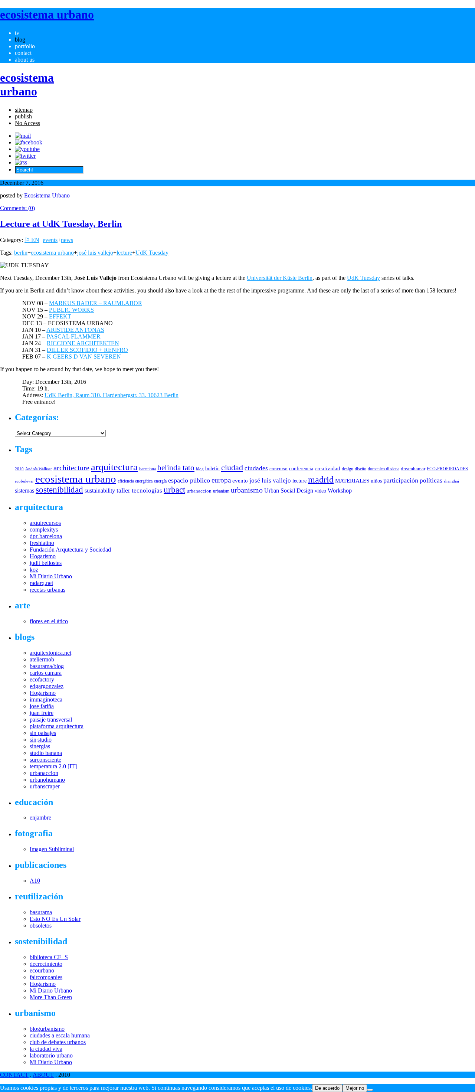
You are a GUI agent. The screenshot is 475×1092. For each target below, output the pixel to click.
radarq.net (41, 583)
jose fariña (42, 706)
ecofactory (42, 679)
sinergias (40, 746)
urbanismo (247, 490)
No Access (27, 123)
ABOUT (43, 1075)
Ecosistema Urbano (47, 195)
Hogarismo (43, 556)
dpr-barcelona (46, 536)
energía (160, 481)
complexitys (44, 529)
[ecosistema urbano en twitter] (25, 156)
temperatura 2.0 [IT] (53, 766)
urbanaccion (199, 491)
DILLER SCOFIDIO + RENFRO (87, 350)
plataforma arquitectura (56, 726)
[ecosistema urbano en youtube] (27, 149)
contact (23, 53)
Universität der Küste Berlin (279, 278)
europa (221, 480)
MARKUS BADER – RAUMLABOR (95, 303)
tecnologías (147, 490)
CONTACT (14, 1075)
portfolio (25, 46)
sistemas (24, 490)
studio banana (46, 753)
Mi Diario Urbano (51, 576)
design (347, 468)
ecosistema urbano (52, 252)
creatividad (327, 468)
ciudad (232, 467)
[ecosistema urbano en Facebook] (28, 142)
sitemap (24, 110)
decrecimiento (46, 964)
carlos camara (46, 673)
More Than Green (51, 997)
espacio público (189, 480)
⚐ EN (31, 240)
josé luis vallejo (95, 252)
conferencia (301, 468)
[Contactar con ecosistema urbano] (23, 136)
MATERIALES (352, 481)
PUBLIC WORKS (71, 310)
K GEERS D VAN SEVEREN (84, 356)
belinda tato (175, 468)
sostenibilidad (59, 489)
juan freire (41, 713)
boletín (212, 468)
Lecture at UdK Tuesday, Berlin (61, 224)
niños (376, 481)
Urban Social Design (288, 490)
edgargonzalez (46, 686)
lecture (124, 252)
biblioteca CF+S (49, 957)
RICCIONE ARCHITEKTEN (83, 343)
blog (20, 39)
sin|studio (41, 739)
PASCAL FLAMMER (74, 336)
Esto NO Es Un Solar (55, 919)
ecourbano (42, 970)
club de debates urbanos (58, 1042)
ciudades (256, 468)
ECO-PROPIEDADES (447, 468)
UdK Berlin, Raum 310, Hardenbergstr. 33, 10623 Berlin (111, 395)
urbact (174, 489)
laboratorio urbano (51, 1055)
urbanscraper (45, 786)
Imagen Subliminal (52, 849)
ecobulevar (24, 481)
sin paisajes (43, 733)
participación (400, 480)
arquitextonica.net (50, 653)
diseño (360, 468)
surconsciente (45, 759)
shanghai (451, 481)
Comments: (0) (17, 208)
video (320, 491)
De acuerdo (327, 1088)
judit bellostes (46, 563)
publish (23, 116)
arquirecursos (45, 523)
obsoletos (41, 925)
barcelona (147, 468)
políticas (431, 480)
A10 (35, 880)
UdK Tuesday (151, 252)
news (67, 240)
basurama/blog (47, 666)
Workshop (340, 490)
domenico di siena (383, 468)
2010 (19, 469)
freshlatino (42, 543)
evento (240, 480)
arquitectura (114, 467)
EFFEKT (60, 316)
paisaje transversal (51, 719)
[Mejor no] (370, 1090)
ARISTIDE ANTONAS (75, 330)
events (50, 240)
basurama (41, 912)
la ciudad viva (46, 1049)
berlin (20, 252)
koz (34, 569)
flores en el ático (49, 621)
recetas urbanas (47, 589)
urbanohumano (47, 780)
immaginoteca (46, 699)
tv (17, 33)
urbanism (221, 491)
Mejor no (354, 1088)
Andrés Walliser (38, 469)
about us (25, 59)
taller (123, 490)
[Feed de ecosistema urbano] (21, 162)
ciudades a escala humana (60, 1035)
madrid (321, 479)
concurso (278, 468)
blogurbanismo (47, 1029)
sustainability (100, 490)
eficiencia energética (135, 481)
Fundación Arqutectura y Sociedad (70, 549)
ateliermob (42, 659)
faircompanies (46, 977)
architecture (71, 468)
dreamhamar (413, 468)
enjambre (40, 817)
